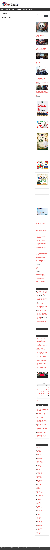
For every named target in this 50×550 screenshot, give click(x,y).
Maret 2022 (39, 519)
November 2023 (40, 492)
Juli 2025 (39, 465)
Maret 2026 (39, 454)
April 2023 (39, 502)
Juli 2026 (39, 448)
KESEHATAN (25, 9)
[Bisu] (45, 376)
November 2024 (40, 476)
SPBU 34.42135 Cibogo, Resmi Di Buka (8, 18)
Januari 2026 (39, 457)
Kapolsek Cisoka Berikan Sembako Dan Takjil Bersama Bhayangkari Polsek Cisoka (41, 223)
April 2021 (39, 533)
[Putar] (37, 376)
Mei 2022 (39, 517)
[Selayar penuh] (46, 376)
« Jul (37, 400)
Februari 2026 (39, 455)
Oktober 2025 (39, 461)
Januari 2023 (39, 506)
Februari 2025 (39, 472)
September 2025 (40, 462)
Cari (37, 14)
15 (46, 391)
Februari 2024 (39, 488)
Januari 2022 (39, 522)
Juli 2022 (39, 514)
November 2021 (40, 525)
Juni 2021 (39, 530)
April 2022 (39, 518)
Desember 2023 (40, 491)
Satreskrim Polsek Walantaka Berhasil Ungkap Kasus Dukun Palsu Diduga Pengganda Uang (41, 35)
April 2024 (39, 485)
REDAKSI (30, 9)
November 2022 (40, 509)
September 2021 (40, 526)
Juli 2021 (39, 529)
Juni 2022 (39, 515)
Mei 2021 (39, 532)
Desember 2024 (40, 474)
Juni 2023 (39, 499)
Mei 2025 (39, 468)
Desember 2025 (40, 458)
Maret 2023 (39, 503)
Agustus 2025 (39, 463)
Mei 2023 (39, 500)
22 (46, 393)
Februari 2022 (39, 521)
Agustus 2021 (39, 528)
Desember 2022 (40, 507)
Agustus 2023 (39, 496)
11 (39, 391)
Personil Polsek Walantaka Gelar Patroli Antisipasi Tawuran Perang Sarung (41, 236)
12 (41, 391)
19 (41, 393)
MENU (2, 9)
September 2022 (40, 511)
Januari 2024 (39, 489)
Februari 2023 (39, 504)
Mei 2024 (39, 484)
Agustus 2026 (39, 447)
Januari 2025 (39, 473)
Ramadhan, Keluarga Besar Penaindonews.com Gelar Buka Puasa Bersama (41, 253)
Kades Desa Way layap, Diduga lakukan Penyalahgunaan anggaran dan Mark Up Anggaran (42, 274)
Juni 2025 (39, 466)
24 (37, 395)
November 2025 (40, 459)
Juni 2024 (39, 483)
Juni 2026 (39, 450)
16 (48, 391)
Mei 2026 (39, 451)
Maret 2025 (39, 470)
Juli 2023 (39, 498)
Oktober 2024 (39, 477)
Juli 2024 (39, 481)
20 (43, 393)
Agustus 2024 (39, 480)
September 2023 (40, 495)
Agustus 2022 (39, 513)
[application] (42, 375)
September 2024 (40, 478)
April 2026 (39, 453)
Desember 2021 (40, 524)
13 (43, 391)
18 (39, 393)
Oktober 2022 (39, 510)
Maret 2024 (39, 487)
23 (48, 393)
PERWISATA (19, 9)
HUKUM (13, 9)
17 (37, 393)
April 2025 (39, 469)
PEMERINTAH (7, 9)
